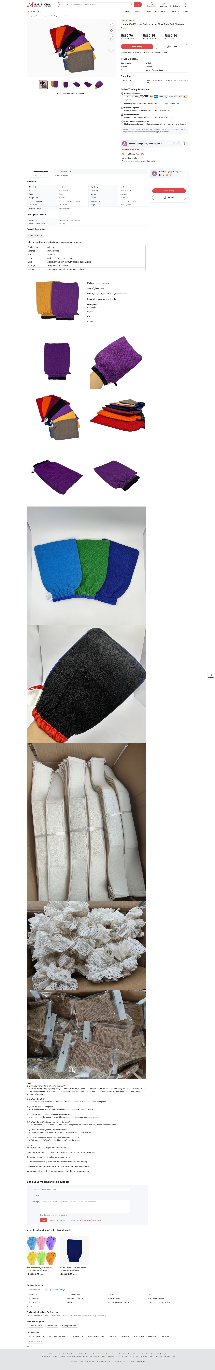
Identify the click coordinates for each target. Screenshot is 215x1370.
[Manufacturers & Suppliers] (39, 4)
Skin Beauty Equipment (156, 1298)
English (55, 1356)
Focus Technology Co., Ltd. (93, 1361)
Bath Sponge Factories (36, 1336)
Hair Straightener (33, 1298)
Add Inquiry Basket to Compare (72, 93)
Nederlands (111, 1356)
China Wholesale (98, 1354)
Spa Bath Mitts (52, 1326)
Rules (187, 11)
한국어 (126, 1356)
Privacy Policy (141, 1361)
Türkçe (151, 1356)
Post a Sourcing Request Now (89, 1220)
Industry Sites (122, 1354)
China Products (63, 1354)
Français (78, 1356)
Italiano (96, 1356)
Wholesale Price (110, 1354)
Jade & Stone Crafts (74, 1294)
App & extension (160, 11)
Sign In (124, 161)
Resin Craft (111, 1294)
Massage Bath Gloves (69, 1326)
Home (29, 16)
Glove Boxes (125, 1336)
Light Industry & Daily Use (40, 16)
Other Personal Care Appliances (159, 1302)
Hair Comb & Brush (33, 1302)
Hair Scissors (71, 1302)
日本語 (132, 1356)
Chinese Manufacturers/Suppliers (81, 1354)
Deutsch (103, 1356)
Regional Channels (134, 1354)
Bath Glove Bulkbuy (35, 1342)
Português (70, 1356)
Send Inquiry (137, 47)
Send (44, 1220)
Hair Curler (151, 1294)
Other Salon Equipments (75, 1298)
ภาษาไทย (144, 1356)
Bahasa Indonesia (169, 1356)
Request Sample (161, 53)
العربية (119, 1356)
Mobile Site (156, 1354)
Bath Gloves (65, 16)
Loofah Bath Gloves (35, 1326)
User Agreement (120, 1361)
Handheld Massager (114, 1298)
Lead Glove (152, 1336)
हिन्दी (137, 1356)
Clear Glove (165, 1336)
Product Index (146, 1354)
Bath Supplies (55, 16)
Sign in (186, 6)
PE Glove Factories (76, 1336)
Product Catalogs (58, 1290)
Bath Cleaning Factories (57, 1336)
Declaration (130, 1361)
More (29, 1306)
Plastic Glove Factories (96, 1336)
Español (62, 1356)
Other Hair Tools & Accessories (118, 1302)
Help (148, 11)
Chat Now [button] (173, 47)
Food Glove (112, 1336)
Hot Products (53, 1354)
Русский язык (87, 1356)
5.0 (160, 175)
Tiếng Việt (159, 1356)
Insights (164, 1354)
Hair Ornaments (32, 1294)
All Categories (34, 11)
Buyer (137, 11)
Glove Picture (139, 1336)
